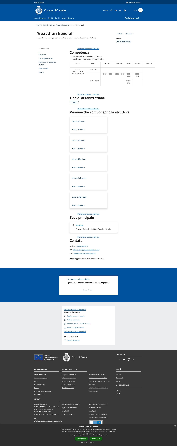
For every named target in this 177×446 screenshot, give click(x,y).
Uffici (36, 381)
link (106, 435)
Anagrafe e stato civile (69, 374)
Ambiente (92, 384)
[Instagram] (119, 10)
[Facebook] (110, 10)
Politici (36, 388)
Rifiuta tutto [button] (96, 438)
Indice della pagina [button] (44, 49)
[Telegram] (124, 10)
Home (38, 25)
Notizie (118, 374)
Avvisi (118, 381)
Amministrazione (48, 25)
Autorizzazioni (93, 391)
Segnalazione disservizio (69, 407)
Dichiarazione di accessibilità (88, 48)
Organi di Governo (40, 374)
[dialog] (88, 435)
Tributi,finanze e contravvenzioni (99, 381)
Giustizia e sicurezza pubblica (98, 378)
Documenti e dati (39, 394)
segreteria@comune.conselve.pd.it (85, 253)
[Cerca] (140, 10)
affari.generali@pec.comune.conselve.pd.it (86, 250)
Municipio (79, 225)
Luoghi (118, 390)
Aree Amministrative (40, 378)
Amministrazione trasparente (98, 404)
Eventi (118, 394)
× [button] (175, 426)
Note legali (92, 411)
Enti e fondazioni (39, 384)
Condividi (119, 34)
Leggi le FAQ (65, 411)
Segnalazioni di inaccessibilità (98, 417)
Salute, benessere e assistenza (98, 388)
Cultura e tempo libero (69, 378)
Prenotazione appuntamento (70, 404)
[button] (88, 443)
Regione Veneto (39, 2)
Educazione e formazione (96, 374)
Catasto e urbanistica (68, 384)
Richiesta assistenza (68, 414)
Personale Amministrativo (42, 391)
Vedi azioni (129, 34)
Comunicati (119, 378)
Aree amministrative (62, 25)
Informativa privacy (95, 407)
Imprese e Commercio (68, 381)
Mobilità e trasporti (68, 388)
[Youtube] (115, 10)
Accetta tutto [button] (81, 439)
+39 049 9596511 (82, 246)
